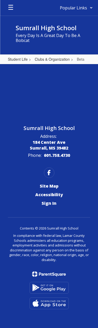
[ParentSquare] (49, 274)
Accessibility (49, 194)
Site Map (49, 186)
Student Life (18, 59)
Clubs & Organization (52, 59)
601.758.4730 (57, 155)
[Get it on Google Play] (49, 288)
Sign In (49, 203)
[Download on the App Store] (49, 303)
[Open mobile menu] (10, 8)
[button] (76, 8)
